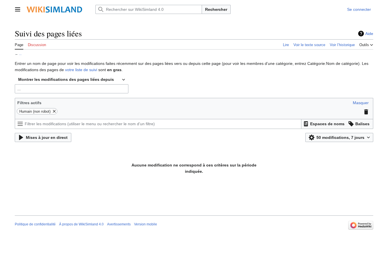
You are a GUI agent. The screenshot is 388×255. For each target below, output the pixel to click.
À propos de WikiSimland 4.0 (81, 224)
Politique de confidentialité (35, 224)
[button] (17, 9)
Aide (369, 33)
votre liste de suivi (81, 69)
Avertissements (119, 224)
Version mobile (145, 224)
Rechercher (216, 9)
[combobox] (71, 79)
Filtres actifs (29, 102)
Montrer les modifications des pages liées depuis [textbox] (66, 79)
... (20, 53)
